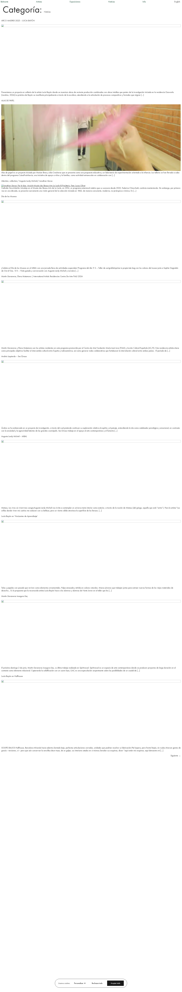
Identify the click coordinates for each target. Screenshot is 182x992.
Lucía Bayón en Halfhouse (12, 676)
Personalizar (78, 983)
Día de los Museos (9, 196)
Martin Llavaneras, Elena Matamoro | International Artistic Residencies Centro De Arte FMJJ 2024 (42, 276)
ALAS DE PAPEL (7, 100)
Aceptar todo (115, 983)
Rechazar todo (97, 983)
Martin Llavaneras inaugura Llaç (14, 596)
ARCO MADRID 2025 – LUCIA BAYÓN (18, 20)
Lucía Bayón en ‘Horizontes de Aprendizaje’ (19, 516)
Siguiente (176, 755)
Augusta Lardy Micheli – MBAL (14, 436)
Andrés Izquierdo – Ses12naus (14, 356)
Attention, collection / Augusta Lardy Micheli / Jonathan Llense (26, 181)
